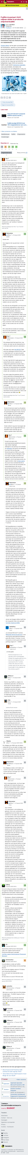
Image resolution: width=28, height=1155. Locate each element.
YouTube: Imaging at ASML (13, 623)
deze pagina (21, 461)
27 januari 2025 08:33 (11, 160)
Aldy (9, 700)
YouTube (5, 1135)
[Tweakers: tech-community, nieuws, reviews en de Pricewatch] (9, 2)
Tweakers (3, 1149)
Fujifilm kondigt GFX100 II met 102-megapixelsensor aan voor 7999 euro (16, 124)
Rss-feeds (6, 1140)
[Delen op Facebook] (2, 98)
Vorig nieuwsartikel (7, 102)
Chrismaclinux (9, 959)
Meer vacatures (21, 1079)
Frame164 (10, 1008)
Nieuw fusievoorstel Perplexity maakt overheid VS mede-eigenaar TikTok (12, 1070)
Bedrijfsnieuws (5, 134)
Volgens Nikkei (5, 45)
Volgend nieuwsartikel (7, 105)
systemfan (9, 986)
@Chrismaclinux (10, 988)
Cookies (3, 1126)
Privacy (3, 1124)
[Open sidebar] (27, 8)
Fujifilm (13, 134)
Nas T (7, 158)
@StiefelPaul (13, 647)
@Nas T (10, 235)
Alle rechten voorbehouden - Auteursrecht (12, 1151)
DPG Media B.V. (20, 1149)
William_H (10, 675)
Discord (5, 1142)
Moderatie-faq (14, 143)
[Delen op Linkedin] (4, 98)
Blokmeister (9, 233)
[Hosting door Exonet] (8, 1108)
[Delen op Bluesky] (7, 98)
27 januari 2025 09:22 (11, 946)
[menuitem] (21, 2)
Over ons (9, 1118)
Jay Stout (12, 24)
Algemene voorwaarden (8, 1122)
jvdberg (8, 884)
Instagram (6, 1137)
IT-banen (4, 1079)
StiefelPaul (12, 626)
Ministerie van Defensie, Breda (19, 1098)
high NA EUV (17, 349)
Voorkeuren (10, 1126)
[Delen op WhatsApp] (10, 98)
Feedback (8, 28)
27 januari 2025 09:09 (17, 743)
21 (25, 27)
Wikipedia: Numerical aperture (14, 634)
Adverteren (4, 1115)
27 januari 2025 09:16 (11, 886)
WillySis (8, 741)
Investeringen (5, 137)
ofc (6, 944)
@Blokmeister (10, 338)
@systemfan (10, 1010)
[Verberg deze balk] (26, 5)
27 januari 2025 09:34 (11, 961)
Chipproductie (21, 134)
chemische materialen (19, 65)
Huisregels (4, 1120)
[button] (2, 2)
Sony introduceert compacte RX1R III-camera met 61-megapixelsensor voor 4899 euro (16, 114)
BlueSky (5, 1133)
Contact (3, 1118)
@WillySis (11, 763)
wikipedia (9, 448)
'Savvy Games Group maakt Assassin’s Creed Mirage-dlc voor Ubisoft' (14, 1074)
